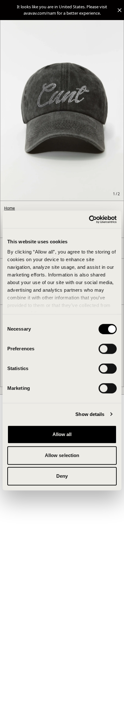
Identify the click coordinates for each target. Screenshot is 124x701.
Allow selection (62, 455)
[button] (62, 10)
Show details (89, 414)
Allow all (62, 434)
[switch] (108, 349)
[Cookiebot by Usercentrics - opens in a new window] (89, 219)
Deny (62, 476)
